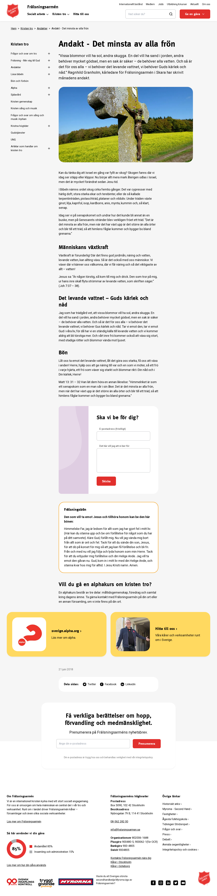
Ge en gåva (192, 14)
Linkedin (130, 684)
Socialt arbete (36, 14)
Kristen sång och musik (24, 108)
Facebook (110, 684)
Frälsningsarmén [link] (42, 6)
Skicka (106, 481)
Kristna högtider (19, 125)
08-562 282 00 (119, 821)
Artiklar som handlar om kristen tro (24, 148)
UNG (13, 139)
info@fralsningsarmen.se (125, 829)
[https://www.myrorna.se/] (75, 881)
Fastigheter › (169, 814)
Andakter (42, 28)
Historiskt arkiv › (172, 804)
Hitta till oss (81, 14)
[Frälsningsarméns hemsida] (13, 11)
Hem (13, 28)
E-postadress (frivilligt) (112, 429)
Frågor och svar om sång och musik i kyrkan (27, 117)
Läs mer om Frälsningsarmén (24, 821)
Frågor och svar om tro (24, 53)
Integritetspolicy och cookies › (180, 849)
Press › (166, 834)
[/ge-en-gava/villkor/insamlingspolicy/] (20, 881)
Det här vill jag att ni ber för (114, 446)
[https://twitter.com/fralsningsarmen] (175, 882)
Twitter (92, 684)
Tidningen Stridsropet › (176, 824)
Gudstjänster (18, 132)
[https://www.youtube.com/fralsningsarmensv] (183, 882)
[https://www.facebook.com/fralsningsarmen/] (153, 882)
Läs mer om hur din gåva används (26, 865)
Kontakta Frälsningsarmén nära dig (131, 858)
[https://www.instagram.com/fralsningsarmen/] (160, 882)
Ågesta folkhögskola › (175, 819)
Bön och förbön (19, 80)
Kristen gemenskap (21, 101)
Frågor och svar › (172, 829)
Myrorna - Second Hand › (177, 809)
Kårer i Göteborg (120, 866)
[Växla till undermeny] (47, 53)
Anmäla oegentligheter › (176, 844)
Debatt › (167, 839)
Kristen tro (59, 14)
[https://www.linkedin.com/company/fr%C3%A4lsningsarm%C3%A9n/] (168, 882)
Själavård (16, 94)
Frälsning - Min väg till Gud (25, 60)
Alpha (14, 87)
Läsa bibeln (17, 74)
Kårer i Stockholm (121, 862)
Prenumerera (147, 743)
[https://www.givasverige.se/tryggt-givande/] (46, 883)
